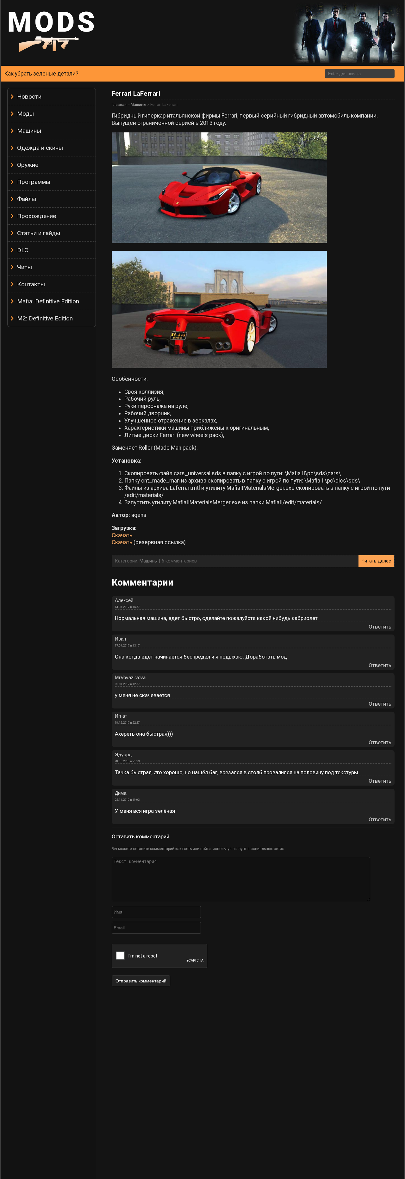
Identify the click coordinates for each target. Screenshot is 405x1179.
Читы (24, 267)
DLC (22, 250)
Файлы (26, 199)
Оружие (27, 164)
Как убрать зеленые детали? (41, 73)
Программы (33, 181)
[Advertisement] (51, 425)
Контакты (31, 284)
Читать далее (376, 561)
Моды (25, 113)
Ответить (380, 626)
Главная (119, 104)
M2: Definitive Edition (45, 318)
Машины (29, 130)
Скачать (122, 535)
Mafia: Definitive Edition (48, 301)
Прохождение (36, 216)
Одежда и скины (40, 147)
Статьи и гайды (38, 233)
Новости (29, 96)
